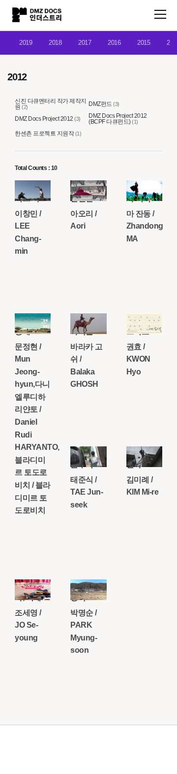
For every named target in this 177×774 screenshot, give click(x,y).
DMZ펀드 (100, 104)
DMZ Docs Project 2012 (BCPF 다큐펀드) (117, 118)
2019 (25, 42)
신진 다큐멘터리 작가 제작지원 (51, 104)
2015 (143, 42)
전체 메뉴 (160, 14)
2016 (114, 42)
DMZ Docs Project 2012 (44, 118)
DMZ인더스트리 (36, 15)
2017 (84, 42)
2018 (55, 42)
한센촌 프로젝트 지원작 (44, 133)
